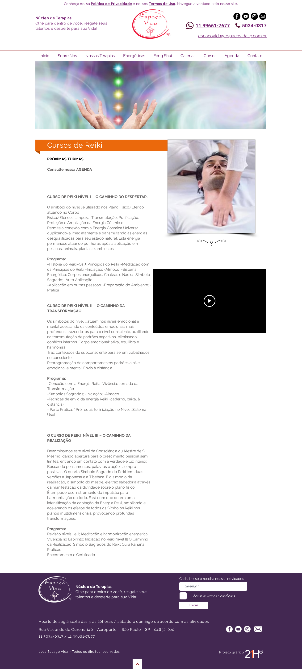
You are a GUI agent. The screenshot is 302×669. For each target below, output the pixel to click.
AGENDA (84, 169)
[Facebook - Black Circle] (236, 16)
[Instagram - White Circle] (247, 629)
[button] (187, 55)
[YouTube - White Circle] (238, 629)
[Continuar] (137, 664)
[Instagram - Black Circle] (254, 16)
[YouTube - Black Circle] (245, 16)
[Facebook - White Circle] (229, 629)
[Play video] (209, 301)
